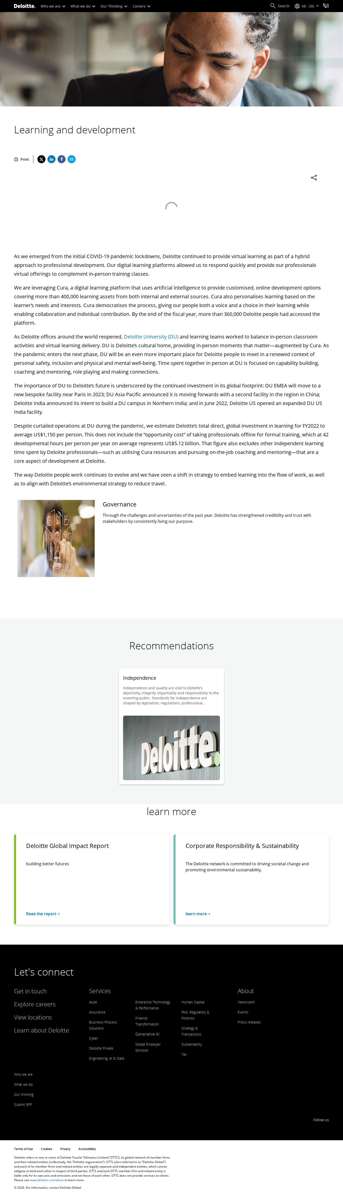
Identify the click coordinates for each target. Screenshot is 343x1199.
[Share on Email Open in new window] (72, 159)
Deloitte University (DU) (151, 336)
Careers (140, 6)
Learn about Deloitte (41, 1030)
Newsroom (246, 1002)
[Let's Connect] (326, 6)
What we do (81, 6)
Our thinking (23, 1094)
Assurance (97, 1012)
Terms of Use (23, 1149)
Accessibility (87, 1149)
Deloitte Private (101, 1048)
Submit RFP (23, 1104)
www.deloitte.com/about (47, 1180)
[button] (280, 6)
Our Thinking (112, 6)
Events (243, 1012)
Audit (93, 1002)
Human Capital (193, 1002)
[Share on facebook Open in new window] (62, 159)
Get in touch (30, 991)
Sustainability (192, 1044)
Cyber (93, 1038)
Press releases (249, 1022)
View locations (33, 1017)
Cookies (46, 1149)
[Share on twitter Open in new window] (41, 159)
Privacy (65, 1149)
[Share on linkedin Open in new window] (51, 159)
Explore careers (34, 1004)
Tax (184, 1054)
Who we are (51, 6)
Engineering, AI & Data (106, 1058)
